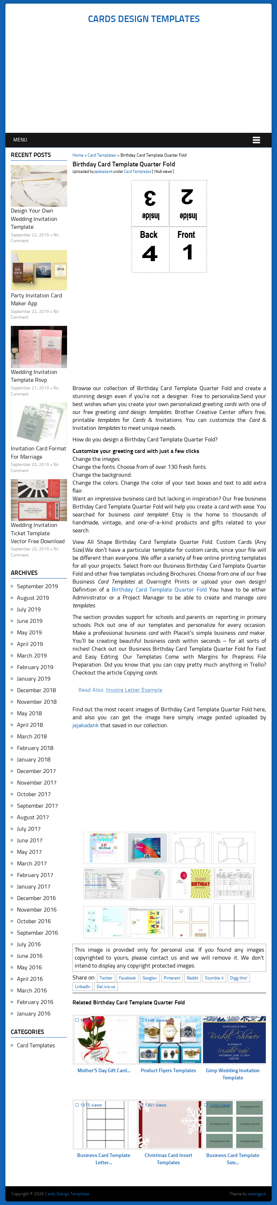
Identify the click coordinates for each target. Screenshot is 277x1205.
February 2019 (35, 667)
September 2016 (37, 932)
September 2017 (37, 805)
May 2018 (29, 713)
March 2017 (32, 863)
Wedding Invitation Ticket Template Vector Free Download (38, 533)
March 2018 (32, 736)
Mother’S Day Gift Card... (104, 1071)
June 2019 (30, 620)
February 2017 (35, 875)
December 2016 (36, 898)
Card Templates (102, 155)
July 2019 (29, 609)
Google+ (149, 978)
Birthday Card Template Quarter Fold (159, 589)
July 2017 (29, 828)
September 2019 (37, 586)
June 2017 (30, 840)
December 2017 (36, 771)
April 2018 (30, 724)
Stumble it (214, 978)
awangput (257, 1193)
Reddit (192, 978)
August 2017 (33, 817)
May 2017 (29, 851)
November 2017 (37, 782)
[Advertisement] (144, 78)
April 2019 (30, 644)
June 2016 (30, 955)
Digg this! (238, 978)
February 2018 (35, 748)
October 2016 (34, 921)
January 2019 (33, 678)
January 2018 (33, 759)
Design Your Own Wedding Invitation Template (34, 218)
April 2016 (30, 978)
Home (77, 155)
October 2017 (34, 794)
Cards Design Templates (144, 19)
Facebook (127, 978)
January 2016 (33, 1013)
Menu (20, 140)
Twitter (106, 978)
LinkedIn (82, 986)
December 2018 (36, 690)
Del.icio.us (106, 986)
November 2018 (37, 701)
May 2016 (29, 967)
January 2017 (33, 886)
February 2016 (35, 1002)
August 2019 (33, 597)
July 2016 (29, 944)
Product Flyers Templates (168, 1071)
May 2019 (29, 632)
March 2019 (32, 655)
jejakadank (103, 171)
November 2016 (37, 909)
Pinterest (172, 978)
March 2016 (32, 990)
